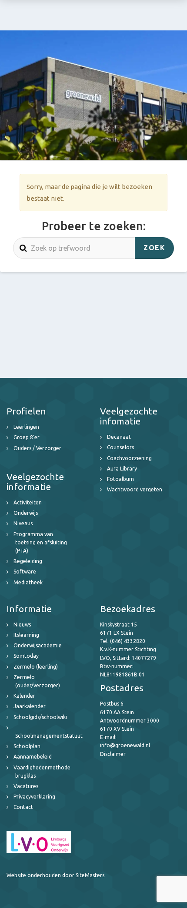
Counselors (120, 447)
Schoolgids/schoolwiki (40, 717)
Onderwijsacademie (37, 645)
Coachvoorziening (129, 458)
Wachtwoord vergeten (134, 489)
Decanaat (119, 437)
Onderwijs (25, 513)
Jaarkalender (29, 706)
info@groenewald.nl (125, 745)
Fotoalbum (120, 479)
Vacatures (25, 786)
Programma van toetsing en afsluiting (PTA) (40, 542)
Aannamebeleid (32, 756)
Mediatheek (28, 582)
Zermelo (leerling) (35, 666)
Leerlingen (26, 427)
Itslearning (26, 635)
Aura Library (122, 468)
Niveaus (23, 523)
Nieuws (22, 624)
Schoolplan (26, 746)
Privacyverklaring (34, 796)
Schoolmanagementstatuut (49, 736)
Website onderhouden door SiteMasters (55, 875)
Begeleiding (27, 561)
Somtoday (26, 656)
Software (24, 571)
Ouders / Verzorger (37, 448)
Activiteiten (27, 502)
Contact (23, 807)
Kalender (24, 696)
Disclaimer (113, 754)
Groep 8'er (26, 437)
